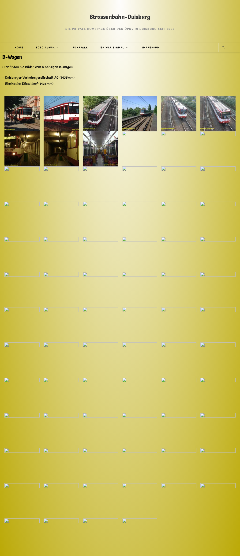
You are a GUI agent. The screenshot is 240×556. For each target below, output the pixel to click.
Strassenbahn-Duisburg (120, 16)
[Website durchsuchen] (223, 47)
